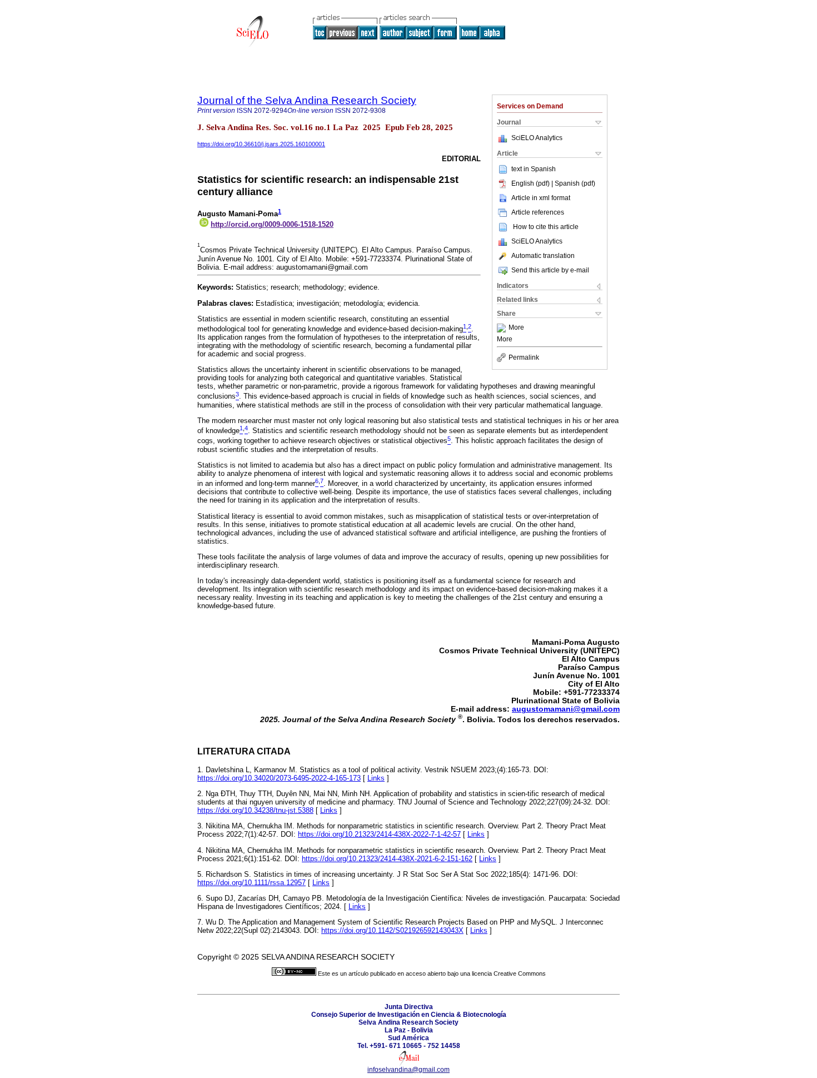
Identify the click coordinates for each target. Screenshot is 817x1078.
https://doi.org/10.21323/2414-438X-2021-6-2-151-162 (387, 859)
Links (376, 778)
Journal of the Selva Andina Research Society (306, 100)
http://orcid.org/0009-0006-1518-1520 (272, 224)
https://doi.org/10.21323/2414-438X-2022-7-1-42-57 (379, 834)
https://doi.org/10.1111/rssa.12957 (251, 882)
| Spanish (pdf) (573, 183)
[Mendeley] (503, 328)
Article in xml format (540, 198)
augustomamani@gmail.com (566, 709)
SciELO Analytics (536, 138)
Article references (537, 212)
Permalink (524, 357)
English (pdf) (531, 183)
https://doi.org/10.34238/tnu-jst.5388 (255, 810)
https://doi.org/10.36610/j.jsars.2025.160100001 (261, 144)
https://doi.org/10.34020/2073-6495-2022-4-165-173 (279, 778)
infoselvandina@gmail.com (408, 1070)
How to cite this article (546, 227)
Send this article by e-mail (550, 270)
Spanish (543, 169)
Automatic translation (543, 256)
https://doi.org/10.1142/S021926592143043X (392, 930)
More (516, 328)
